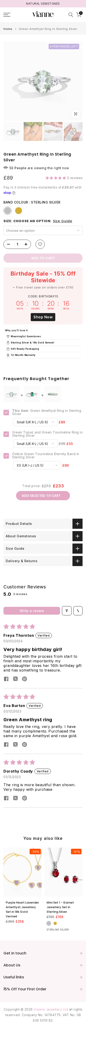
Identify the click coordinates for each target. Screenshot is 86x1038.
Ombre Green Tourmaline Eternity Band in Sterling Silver (45, 455)
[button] (56, 178)
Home (7, 28)
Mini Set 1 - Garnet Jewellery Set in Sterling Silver (60, 907)
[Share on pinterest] (24, 679)
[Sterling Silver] (49, 923)
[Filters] (67, 610)
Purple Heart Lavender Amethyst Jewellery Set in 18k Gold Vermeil (22, 909)
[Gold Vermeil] (55, 923)
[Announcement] (43, 3)
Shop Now (43, 317)
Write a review (31, 610)
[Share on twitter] (15, 679)
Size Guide (62, 221)
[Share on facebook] (6, 679)
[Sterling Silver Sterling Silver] (7, 210)
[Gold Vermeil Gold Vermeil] (18, 210)
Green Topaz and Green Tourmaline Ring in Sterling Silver (47, 434)
